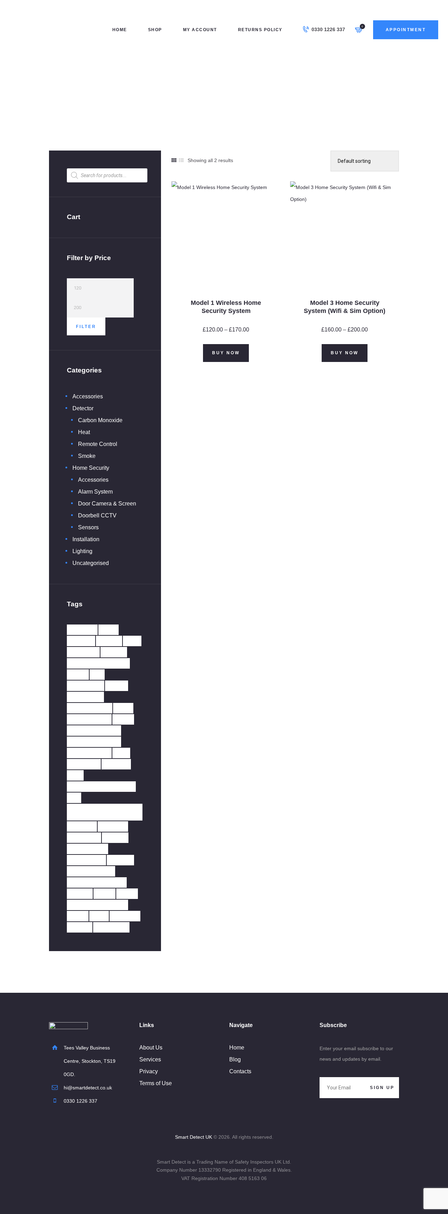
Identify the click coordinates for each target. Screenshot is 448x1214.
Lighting (82, 551)
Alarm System (95, 492)
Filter (86, 326)
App (132, 640)
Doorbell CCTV (97, 515)
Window (125, 916)
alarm (109, 640)
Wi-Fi (77, 916)
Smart (115, 837)
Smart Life (87, 848)
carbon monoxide (98, 663)
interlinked (89, 752)
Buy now (226, 352)
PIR (75, 775)
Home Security (223, 94)
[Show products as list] (181, 160)
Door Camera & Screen (107, 504)
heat (123, 719)
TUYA (127, 893)
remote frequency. (101, 786)
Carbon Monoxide (100, 420)
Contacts (240, 1071)
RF (74, 797)
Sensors (88, 527)
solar (79, 893)
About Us (150, 1048)
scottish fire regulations (92, 812)
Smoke (87, 456)
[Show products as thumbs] (174, 160)
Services (150, 1059)
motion (116, 764)
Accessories (87, 396)
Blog (235, 1059)
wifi (99, 916)
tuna (104, 893)
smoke (120, 860)
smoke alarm (91, 871)
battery (83, 652)
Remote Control (97, 444)
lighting (83, 764)
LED (121, 752)
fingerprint (89, 708)
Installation (85, 539)
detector (85, 685)
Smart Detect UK (193, 1137)
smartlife (86, 860)
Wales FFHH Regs (97, 904)
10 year (82, 629)
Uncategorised (90, 563)
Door (116, 685)
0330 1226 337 (80, 1101)
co (97, 674)
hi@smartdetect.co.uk (88, 1087)
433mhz (81, 640)
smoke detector (96, 882)
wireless (111, 927)
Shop (197, 94)
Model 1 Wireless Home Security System (226, 306)
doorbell (85, 696)
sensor (113, 826)
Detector (82, 408)
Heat (84, 432)
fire (123, 708)
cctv (77, 674)
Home (181, 94)
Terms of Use (155, 1083)
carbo (114, 652)
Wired (79, 927)
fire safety (89, 719)
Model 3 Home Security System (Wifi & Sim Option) (344, 306)
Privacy (148, 1071)
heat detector (94, 730)
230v (108, 629)
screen (81, 826)
